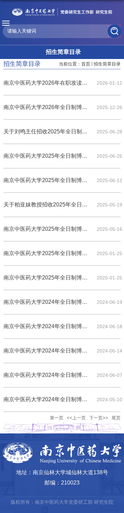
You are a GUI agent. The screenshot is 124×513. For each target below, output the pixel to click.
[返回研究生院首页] (62, 11)
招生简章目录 (107, 64)
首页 (85, 64)
